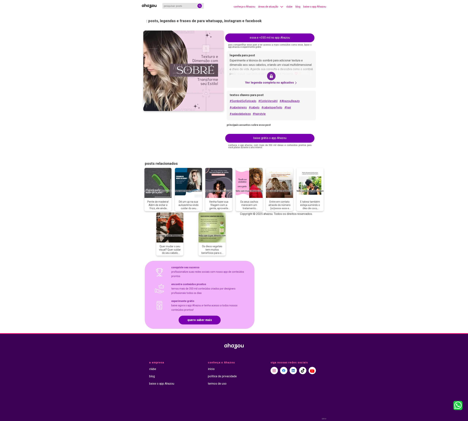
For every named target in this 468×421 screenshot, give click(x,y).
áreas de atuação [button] (268, 6)
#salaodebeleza (240, 114)
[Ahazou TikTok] (302, 370)
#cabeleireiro (238, 107)
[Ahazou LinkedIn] (293, 370)
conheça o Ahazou (244, 6)
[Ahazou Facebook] (283, 370)
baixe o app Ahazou (314, 6)
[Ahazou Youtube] (312, 370)
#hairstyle (259, 114)
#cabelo (254, 107)
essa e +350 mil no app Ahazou (270, 37)
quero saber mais (199, 320)
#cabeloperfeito (271, 107)
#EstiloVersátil (268, 101)
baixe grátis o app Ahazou (269, 138)
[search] (199, 6)
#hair (287, 107)
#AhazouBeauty (290, 101)
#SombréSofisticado (243, 101)
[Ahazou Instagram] (274, 370)
